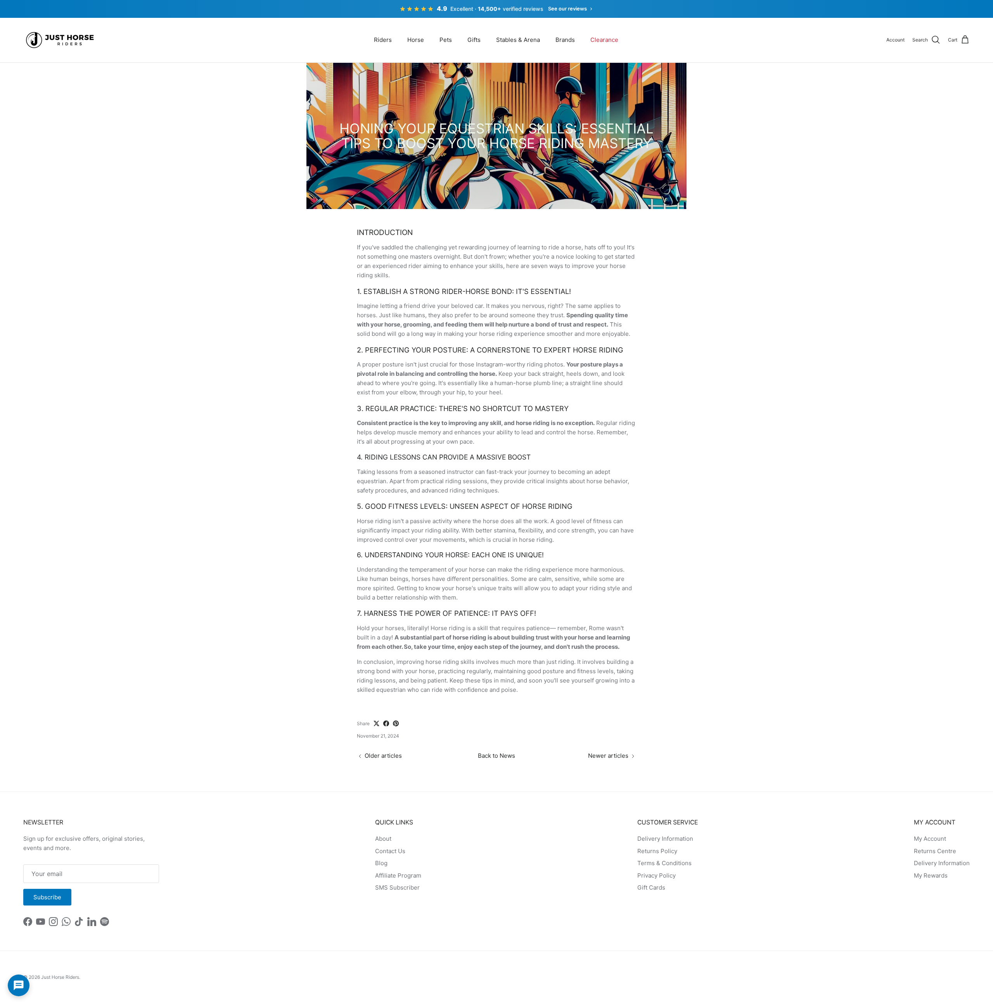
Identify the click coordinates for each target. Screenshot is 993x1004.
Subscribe (47, 897)
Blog (381, 863)
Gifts (474, 39)
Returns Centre (935, 851)
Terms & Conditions (664, 863)
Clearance (604, 39)
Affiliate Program (398, 875)
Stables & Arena (518, 39)
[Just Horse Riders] (61, 40)
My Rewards (931, 875)
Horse (415, 39)
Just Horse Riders (60, 977)
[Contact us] (18, 985)
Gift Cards (651, 887)
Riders (383, 39)
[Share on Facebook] (386, 723)
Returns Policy (657, 851)
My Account (930, 838)
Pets (445, 39)
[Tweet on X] (376, 723)
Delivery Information (665, 838)
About (383, 838)
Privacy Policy (656, 875)
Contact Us (390, 851)
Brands (565, 39)
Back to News (496, 755)
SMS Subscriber (397, 887)
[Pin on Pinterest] (396, 723)
